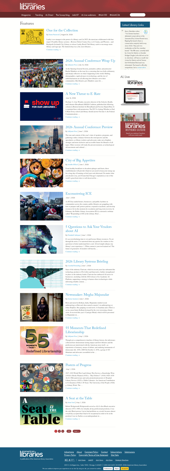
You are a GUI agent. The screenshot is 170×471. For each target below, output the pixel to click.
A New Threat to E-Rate (83, 94)
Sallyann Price (72, 65)
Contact (104, 451)
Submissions (130, 451)
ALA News (99, 460)
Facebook (21, 464)
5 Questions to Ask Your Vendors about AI (89, 229)
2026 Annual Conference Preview (89, 128)
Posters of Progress (78, 365)
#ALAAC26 (115, 14)
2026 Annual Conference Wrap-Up (90, 61)
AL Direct (49, 14)
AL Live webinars (88, 14)
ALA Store (109, 460)
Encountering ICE (79, 194)
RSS (33, 464)
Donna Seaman (73, 299)
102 (68, 431)
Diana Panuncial (54, 34)
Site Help (115, 455)
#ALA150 (103, 14)
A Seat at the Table (79, 399)
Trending (39, 14)
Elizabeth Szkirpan (74, 235)
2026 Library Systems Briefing (87, 262)
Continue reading (56, 49)
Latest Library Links (133, 25)
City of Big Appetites (80, 161)
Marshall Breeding (74, 266)
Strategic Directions (121, 460)
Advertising (69, 451)
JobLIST (75, 14)
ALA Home (81, 460)
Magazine (26, 14)
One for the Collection (62, 31)
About (79, 451)
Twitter (25, 464)
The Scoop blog (63, 14)
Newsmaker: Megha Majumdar (87, 295)
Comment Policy (91, 451)
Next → (76, 431)
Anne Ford (71, 402)
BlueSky (29, 464)
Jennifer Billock (73, 164)
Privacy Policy (70, 455)
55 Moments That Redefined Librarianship (86, 331)
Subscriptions (116, 451)
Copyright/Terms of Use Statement (93, 455)
